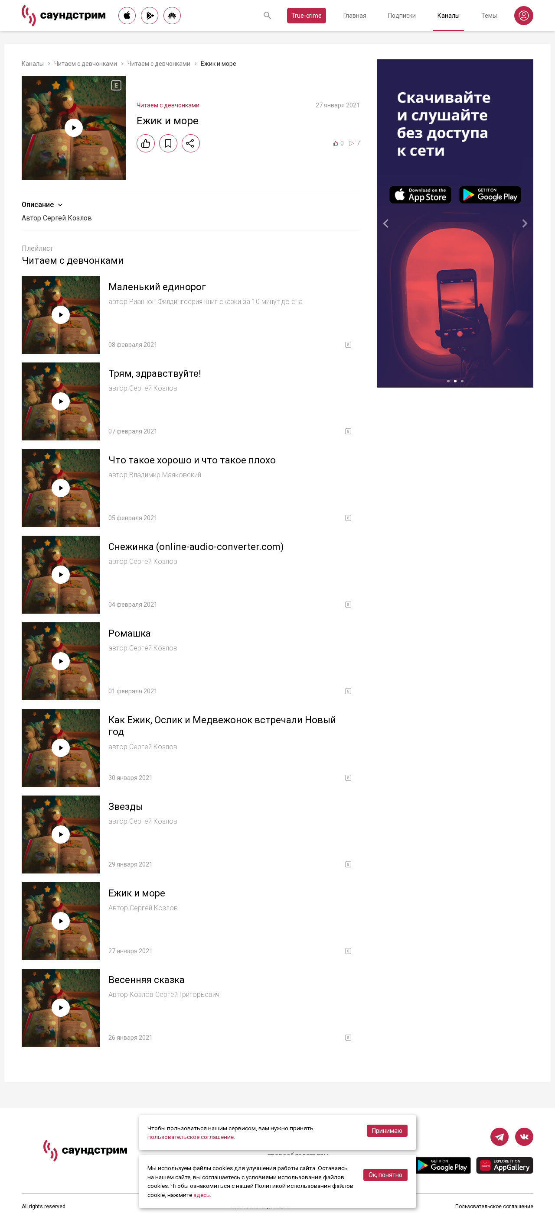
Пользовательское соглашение (494, 1206)
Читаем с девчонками (85, 63)
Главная (354, 15)
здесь (201, 1194)
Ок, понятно (385, 1174)
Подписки (402, 15)
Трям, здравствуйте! (154, 373)
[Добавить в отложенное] (168, 143)
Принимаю (387, 1130)
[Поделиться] (191, 143)
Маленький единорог (157, 286)
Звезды (125, 806)
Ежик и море (136, 893)
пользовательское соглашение (190, 1136)
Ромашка (129, 633)
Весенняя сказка (146, 979)
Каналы (448, 15)
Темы (489, 15)
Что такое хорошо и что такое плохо (192, 460)
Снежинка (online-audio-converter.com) (196, 546)
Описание (38, 205)
